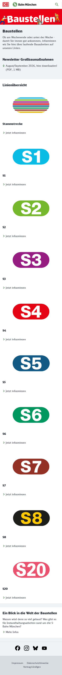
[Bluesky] (35, 648)
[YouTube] (44, 648)
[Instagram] (26, 648)
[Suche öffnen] (56, 4)
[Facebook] (17, 648)
